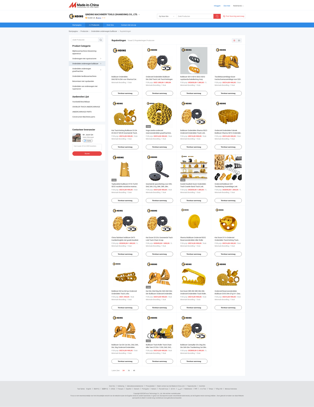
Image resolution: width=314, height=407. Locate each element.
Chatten (88, 141)
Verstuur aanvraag (125, 93)
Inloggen (217, 6)
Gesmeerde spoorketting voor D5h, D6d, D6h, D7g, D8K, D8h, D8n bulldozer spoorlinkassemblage (159, 186)
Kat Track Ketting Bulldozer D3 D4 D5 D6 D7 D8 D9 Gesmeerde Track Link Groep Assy (124, 133)
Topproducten (191, 386)
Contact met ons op (128, 25)
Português (145, 389)
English (88, 389)
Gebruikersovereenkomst (135, 386)
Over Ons (110, 25)
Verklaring (121, 386)
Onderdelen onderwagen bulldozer (85, 63)
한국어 (173, 389)
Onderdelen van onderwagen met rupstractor (85, 87)
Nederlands (188, 389)
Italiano (153, 389)
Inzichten (202, 386)
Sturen (87, 153)
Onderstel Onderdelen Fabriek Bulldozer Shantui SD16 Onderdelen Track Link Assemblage (228, 133)
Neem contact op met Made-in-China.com (171, 386)
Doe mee (227, 6)
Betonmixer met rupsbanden (83, 81)
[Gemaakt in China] (84, 5)
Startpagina (76, 25)
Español (128, 389)
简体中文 (97, 389)
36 (129, 370)
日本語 (113, 389)
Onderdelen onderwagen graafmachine (81, 69)
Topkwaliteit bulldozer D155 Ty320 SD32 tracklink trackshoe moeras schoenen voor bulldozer (124, 186)
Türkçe (211, 389)
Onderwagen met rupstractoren (84, 58)
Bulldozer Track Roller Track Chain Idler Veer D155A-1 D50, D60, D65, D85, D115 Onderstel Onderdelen (158, 347)
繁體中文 (105, 389)
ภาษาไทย (203, 389)
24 (123, 370)
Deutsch (136, 389)
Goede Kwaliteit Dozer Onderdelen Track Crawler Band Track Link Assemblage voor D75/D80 (193, 186)
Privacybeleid (150, 386)
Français (120, 389)
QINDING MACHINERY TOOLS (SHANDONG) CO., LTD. (111, 14)
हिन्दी (196, 389)
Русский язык (163, 389)
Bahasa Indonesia (231, 389)
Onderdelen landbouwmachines (84, 76)
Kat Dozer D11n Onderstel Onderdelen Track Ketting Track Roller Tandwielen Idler (226, 240)
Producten (95, 25)
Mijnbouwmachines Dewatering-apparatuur (84, 52)
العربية (180, 389)
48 (134, 370)
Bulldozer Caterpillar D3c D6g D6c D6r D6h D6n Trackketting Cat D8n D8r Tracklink (193, 347)
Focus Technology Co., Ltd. (154, 393)
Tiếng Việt (219, 389)
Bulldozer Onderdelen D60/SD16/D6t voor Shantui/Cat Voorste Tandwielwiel (123, 79)
